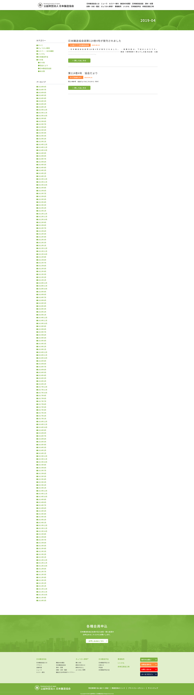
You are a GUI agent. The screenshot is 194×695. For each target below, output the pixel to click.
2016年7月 (42, 436)
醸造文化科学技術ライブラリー (65, 672)
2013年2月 (42, 554)
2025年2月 (42, 138)
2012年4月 (42, 577)
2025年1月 (42, 141)
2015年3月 (42, 482)
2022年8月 (42, 225)
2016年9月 (42, 430)
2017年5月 (42, 407)
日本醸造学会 (104, 659)
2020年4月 (42, 306)
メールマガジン (147, 674)
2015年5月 (42, 476)
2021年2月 (42, 277)
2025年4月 (42, 133)
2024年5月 (42, 164)
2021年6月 (42, 265)
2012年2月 (42, 583)
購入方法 (78, 663)
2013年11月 (42, 528)
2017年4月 (42, 410)
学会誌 (101, 667)
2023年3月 (42, 205)
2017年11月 (42, 389)
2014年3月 (42, 516)
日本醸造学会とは (104, 663)
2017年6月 (42, 404)
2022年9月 (42, 222)
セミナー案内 (40, 672)
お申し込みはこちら (96, 641)
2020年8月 (42, 294)
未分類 (42, 71)
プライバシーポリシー (136, 688)
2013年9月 (42, 534)
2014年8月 (42, 502)
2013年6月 (42, 542)
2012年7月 (42, 571)
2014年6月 (42, 508)
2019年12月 (42, 317)
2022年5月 (42, 234)
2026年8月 (42, 86)
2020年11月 (42, 286)
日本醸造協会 (41, 659)
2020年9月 (42, 291)
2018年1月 (42, 384)
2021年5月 (42, 268)
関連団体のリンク (118, 688)
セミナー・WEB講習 (46, 51)
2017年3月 (42, 413)
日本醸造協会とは (41, 663)
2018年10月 (42, 358)
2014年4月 (42, 514)
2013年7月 (42, 540)
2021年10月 (42, 254)
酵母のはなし (80, 667)
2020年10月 (42, 288)
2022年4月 (42, 237)
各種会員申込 (146, 664)
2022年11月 (42, 216)
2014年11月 (42, 493)
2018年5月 (42, 372)
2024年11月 (42, 147)
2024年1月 (42, 176)
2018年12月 (42, 352)
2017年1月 (42, 418)
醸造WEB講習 (60, 663)
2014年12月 (42, 491)
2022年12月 (42, 213)
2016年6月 (42, 439)
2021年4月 (42, 271)
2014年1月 (42, 522)
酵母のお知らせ (80, 665)
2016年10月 (42, 427)
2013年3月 (42, 551)
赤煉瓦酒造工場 (123, 666)
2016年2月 (42, 450)
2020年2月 (42, 312)
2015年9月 (42, 465)
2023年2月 (42, 208)
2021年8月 (42, 260)
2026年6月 (42, 92)
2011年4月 (42, 597)
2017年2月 (42, 415)
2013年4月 (42, 548)
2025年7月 (42, 124)
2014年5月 (42, 511)
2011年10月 (42, 594)
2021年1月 (42, 280)
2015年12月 (42, 456)
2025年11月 (42, 112)
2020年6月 (42, 300)
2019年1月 (42, 349)
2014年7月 (42, 505)
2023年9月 (42, 187)
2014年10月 (42, 496)
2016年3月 (42, 447)
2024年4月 (42, 167)
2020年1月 (42, 314)
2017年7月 (42, 401)
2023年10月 (42, 185)
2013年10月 (42, 531)
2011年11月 (42, 592)
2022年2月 (42, 242)
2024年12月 (42, 144)
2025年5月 (42, 130)
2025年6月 (42, 127)
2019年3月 (42, 343)
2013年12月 (42, 525)
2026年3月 (42, 101)
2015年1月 (42, 488)
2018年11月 (42, 355)
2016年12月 (42, 421)
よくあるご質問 (80, 670)
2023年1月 (42, 211)
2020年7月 (42, 297)
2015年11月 (42, 459)
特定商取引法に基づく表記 (98, 688)
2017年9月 (42, 395)
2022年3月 (42, 239)
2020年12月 (42, 283)
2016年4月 (42, 444)
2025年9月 (42, 118)
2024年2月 (42, 173)
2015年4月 (42, 479)
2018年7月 (42, 366)
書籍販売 (121, 659)
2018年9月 (42, 361)
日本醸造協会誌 (45, 68)
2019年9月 (42, 326)
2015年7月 (42, 470)
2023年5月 (42, 199)
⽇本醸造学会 (43, 57)
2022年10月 (42, 219)
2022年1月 (42, 245)
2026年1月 (42, 107)
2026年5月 (42, 95)
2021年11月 (42, 251)
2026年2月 (42, 104)
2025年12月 (42, 109)
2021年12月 (42, 248)
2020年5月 (42, 303)
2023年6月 (42, 196)
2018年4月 (42, 375)
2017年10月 (42, 392)
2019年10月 (42, 323)
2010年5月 (42, 600)
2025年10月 (42, 115)
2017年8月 (42, 398)
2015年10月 (42, 462)
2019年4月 (42, 340)
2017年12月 (42, 387)
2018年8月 (42, 363)
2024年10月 (42, 150)
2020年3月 (42, 309)
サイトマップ (153, 688)
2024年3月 (42, 170)
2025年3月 (42, 136)
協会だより (44, 65)
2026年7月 (42, 89)
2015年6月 (42, 473)
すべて (40, 45)
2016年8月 (42, 433)
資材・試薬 (59, 667)
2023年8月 (42, 190)
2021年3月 (42, 274)
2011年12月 (42, 589)
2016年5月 (42, 441)
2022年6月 (42, 231)
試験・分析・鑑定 (61, 670)
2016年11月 (42, 424)
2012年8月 (42, 568)
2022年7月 (42, 228)
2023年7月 (42, 193)
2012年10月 (42, 566)
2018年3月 (42, 378)
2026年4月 (42, 98)
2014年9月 (42, 499)
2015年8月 (42, 467)
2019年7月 (42, 332)
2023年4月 (42, 202)
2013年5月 (42, 545)
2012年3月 (42, 580)
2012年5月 (42, 574)
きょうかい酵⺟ (44, 48)
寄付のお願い (146, 659)
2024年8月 (42, 156)
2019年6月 (42, 335)
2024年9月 (42, 153)
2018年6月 (42, 369)
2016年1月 (42, 453)
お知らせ (101, 665)
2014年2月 (42, 519)
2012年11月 (42, 563)
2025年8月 (42, 121)
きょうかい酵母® (82, 659)
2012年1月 (42, 586)
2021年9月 (42, 257)
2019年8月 (42, 329)
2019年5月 (42, 338)
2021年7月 (42, 262)
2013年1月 (42, 557)
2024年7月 (42, 159)
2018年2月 (42, 381)
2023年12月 (42, 179)
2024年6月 (42, 162)
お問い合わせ (146, 669)
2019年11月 (42, 320)
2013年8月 (42, 537)
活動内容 (39, 667)
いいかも (41, 54)
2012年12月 (42, 560)
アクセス (39, 665)
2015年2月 (42, 485)
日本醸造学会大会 (104, 670)
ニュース (39, 670)
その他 (40, 59)
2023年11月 (42, 182)
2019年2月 (42, 346)
